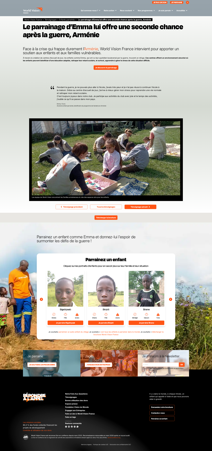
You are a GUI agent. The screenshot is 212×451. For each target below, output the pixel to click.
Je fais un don (159, 2)
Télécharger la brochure (106, 217)
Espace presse (71, 404)
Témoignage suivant (139, 207)
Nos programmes (145, 10)
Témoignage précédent (73, 207)
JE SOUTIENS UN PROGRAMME (42, 365)
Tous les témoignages (106, 207)
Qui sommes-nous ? (89, 10)
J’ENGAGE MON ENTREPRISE (98, 365)
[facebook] (72, 427)
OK (181, 364)
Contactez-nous (158, 413)
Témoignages (50, 19)
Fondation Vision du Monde (77, 407)
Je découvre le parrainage (106, 67)
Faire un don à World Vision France (80, 414)
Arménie (91, 48)
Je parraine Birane (146, 323)
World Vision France (33, 19)
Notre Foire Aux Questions (76, 394)
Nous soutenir (126, 10)
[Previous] (41, 299)
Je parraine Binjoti (106, 323)
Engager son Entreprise (75, 410)
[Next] (170, 299)
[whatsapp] (77, 427)
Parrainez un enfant (159, 419)
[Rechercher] (187, 2)
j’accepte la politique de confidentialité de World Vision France (167, 369)
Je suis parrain (164, 10)
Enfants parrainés (67, 19)
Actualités (180, 10)
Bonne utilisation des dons (76, 400)
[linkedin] (75, 427)
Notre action (109, 10)
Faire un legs (70, 417)
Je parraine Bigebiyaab (65, 323)
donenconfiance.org (114, 437)
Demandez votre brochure (162, 407)
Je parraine (176, 2)
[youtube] (69, 427)
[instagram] (66, 427)
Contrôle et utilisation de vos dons (37, 430)
